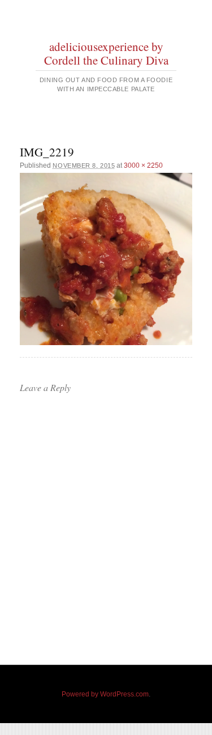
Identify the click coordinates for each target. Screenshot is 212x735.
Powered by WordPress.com (105, 694)
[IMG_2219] (106, 259)
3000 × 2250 (143, 165)
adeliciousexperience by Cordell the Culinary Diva (106, 53)
